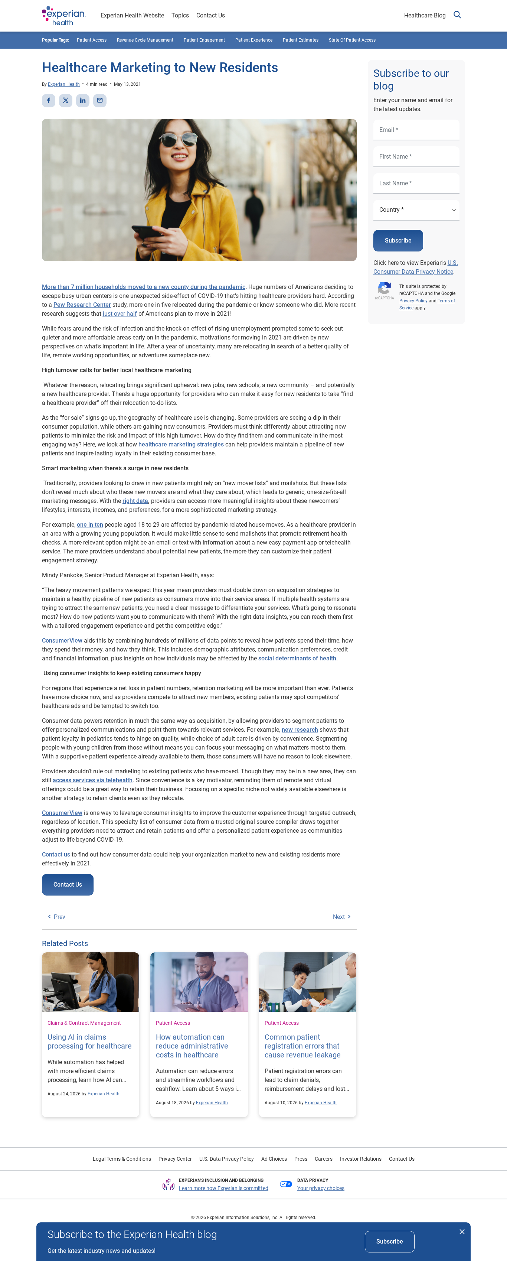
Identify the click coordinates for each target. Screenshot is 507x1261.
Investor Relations (361, 1159)
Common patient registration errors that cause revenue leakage (303, 1046)
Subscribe (398, 240)
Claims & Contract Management (84, 1023)
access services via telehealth (93, 780)
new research (300, 729)
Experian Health (64, 84)
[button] (457, 16)
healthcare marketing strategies (181, 444)
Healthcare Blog (425, 15)
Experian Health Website (132, 15)
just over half (120, 313)
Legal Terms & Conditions (122, 1159)
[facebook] (48, 100)
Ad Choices (274, 1159)
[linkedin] (82, 100)
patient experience (253, 40)
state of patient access (352, 40)
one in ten (90, 524)
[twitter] (65, 100)
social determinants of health (297, 658)
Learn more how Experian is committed (223, 1188)
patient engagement (204, 40)
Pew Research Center (82, 304)
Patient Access (173, 1023)
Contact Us (210, 15)
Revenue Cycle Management (145, 40)
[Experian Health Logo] (64, 16)
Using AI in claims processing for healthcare (90, 1041)
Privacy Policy (413, 300)
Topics (180, 15)
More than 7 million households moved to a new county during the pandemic (143, 286)
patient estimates (300, 40)
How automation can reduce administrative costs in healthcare (192, 1046)
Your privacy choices (320, 1188)
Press (300, 1159)
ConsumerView (62, 640)
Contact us (56, 854)
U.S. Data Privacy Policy (226, 1159)
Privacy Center (175, 1159)
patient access (92, 40)
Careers (324, 1159)
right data (135, 500)
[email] (100, 100)
